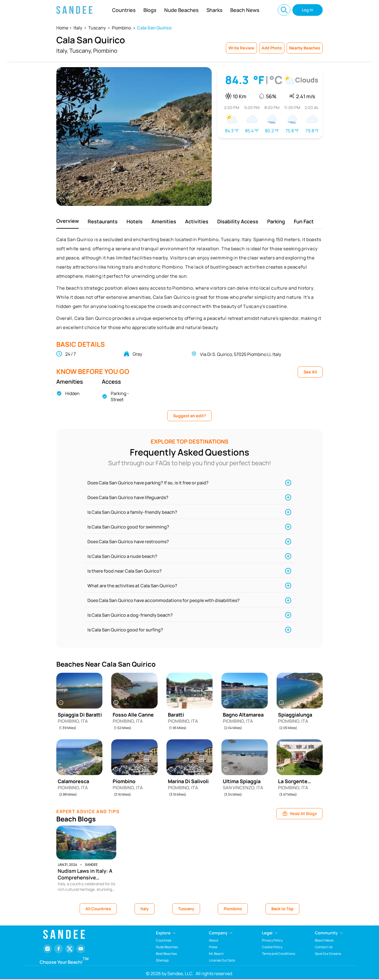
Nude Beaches (181, 10)
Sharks (214, 10)
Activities (196, 221)
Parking (276, 221)
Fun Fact (304, 221)
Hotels (135, 221)
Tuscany (97, 28)
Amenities (163, 221)
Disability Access (237, 221)
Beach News (244, 10)
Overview (67, 220)
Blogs (149, 10)
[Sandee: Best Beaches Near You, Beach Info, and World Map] (74, 10)
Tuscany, (80, 50)
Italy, (62, 50)
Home (62, 28)
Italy (78, 28)
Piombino (121, 28)
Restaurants (103, 221)
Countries (124, 10)
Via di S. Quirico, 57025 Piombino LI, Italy (240, 354)
